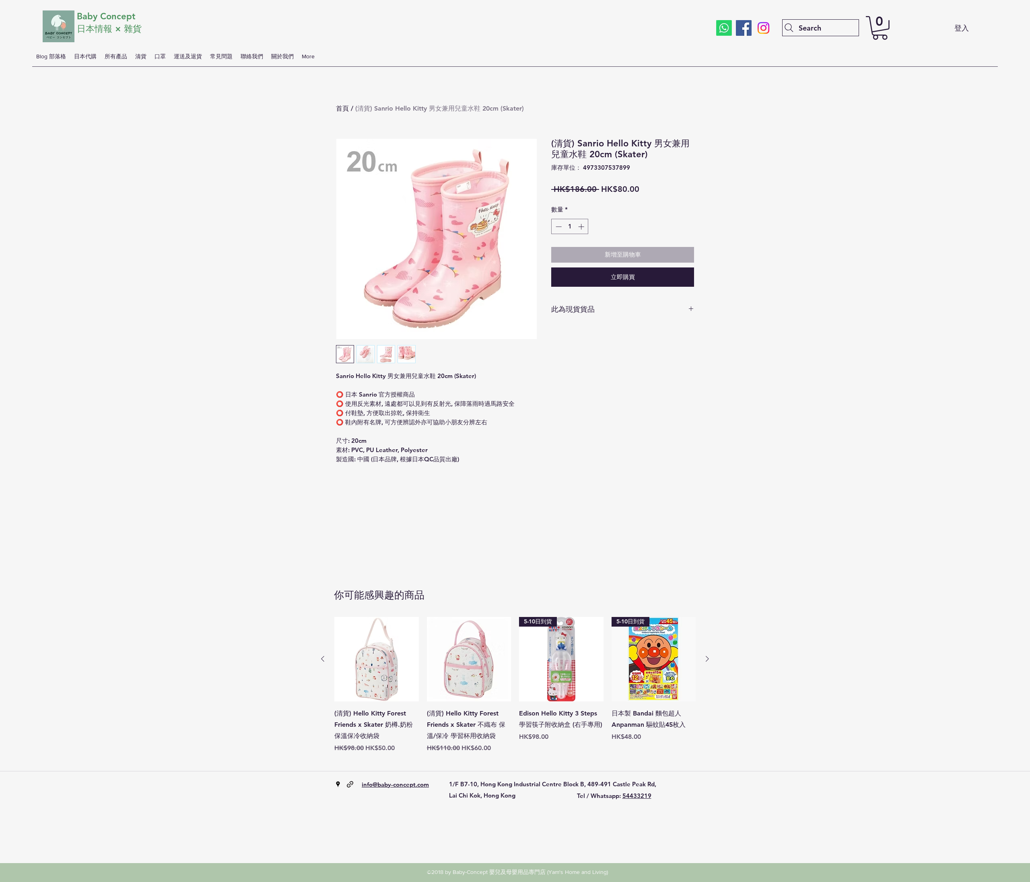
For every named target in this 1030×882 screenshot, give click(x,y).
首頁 (342, 108)
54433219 (636, 796)
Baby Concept (106, 16)
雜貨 (134, 28)
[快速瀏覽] (376, 659)
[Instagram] (763, 28)
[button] (880, 28)
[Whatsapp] (724, 28)
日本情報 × (100, 28)
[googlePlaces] (338, 784)
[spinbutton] (570, 226)
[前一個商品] (323, 659)
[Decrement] (557, 226)
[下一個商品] (707, 659)
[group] (515, 691)
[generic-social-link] (350, 784)
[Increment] (582, 226)
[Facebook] (744, 28)
